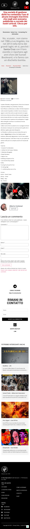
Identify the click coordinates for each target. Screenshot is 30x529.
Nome (3, 242)
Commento (4, 224)
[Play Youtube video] (15, 191)
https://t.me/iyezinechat (15, 293)
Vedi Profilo (13, 208)
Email (2, 248)
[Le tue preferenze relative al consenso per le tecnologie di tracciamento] (27, 526)
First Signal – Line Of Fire (10, 420)
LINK (15, 331)
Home (2, 65)
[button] (4, 5)
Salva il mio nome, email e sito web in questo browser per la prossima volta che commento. (13, 261)
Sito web (3, 253)
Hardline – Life (7, 366)
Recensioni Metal (17, 65)
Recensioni (8, 65)
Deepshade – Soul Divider (10, 448)
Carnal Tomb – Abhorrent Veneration (14, 393)
